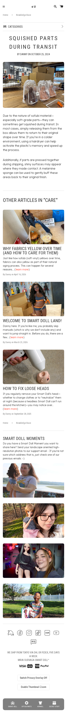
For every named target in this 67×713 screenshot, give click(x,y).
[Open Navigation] (4, 7)
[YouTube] (56, 633)
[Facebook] (20, 633)
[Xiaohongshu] (47, 633)
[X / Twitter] (11, 633)
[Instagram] (29, 633)
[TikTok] (38, 633)
